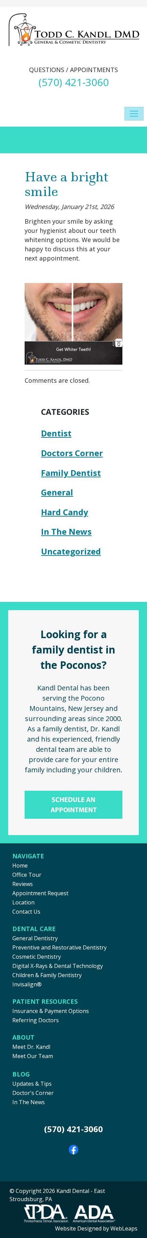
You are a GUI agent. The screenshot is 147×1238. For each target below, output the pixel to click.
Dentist (56, 433)
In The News (66, 531)
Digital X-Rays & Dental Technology (57, 966)
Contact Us (26, 911)
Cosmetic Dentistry (36, 956)
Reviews (22, 884)
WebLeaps (123, 1228)
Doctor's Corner (33, 1093)
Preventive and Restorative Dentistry (59, 947)
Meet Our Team (32, 1056)
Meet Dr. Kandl (31, 1047)
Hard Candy (64, 512)
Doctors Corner (72, 453)
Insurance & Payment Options (50, 1011)
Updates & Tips (32, 1083)
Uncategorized (71, 551)
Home (20, 865)
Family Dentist (71, 472)
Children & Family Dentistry (47, 975)
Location (23, 902)
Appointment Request (40, 893)
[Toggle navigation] (134, 114)
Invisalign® (27, 984)
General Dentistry (35, 938)
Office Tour (26, 874)
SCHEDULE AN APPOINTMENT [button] (74, 804)
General (57, 492)
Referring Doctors (35, 1020)
